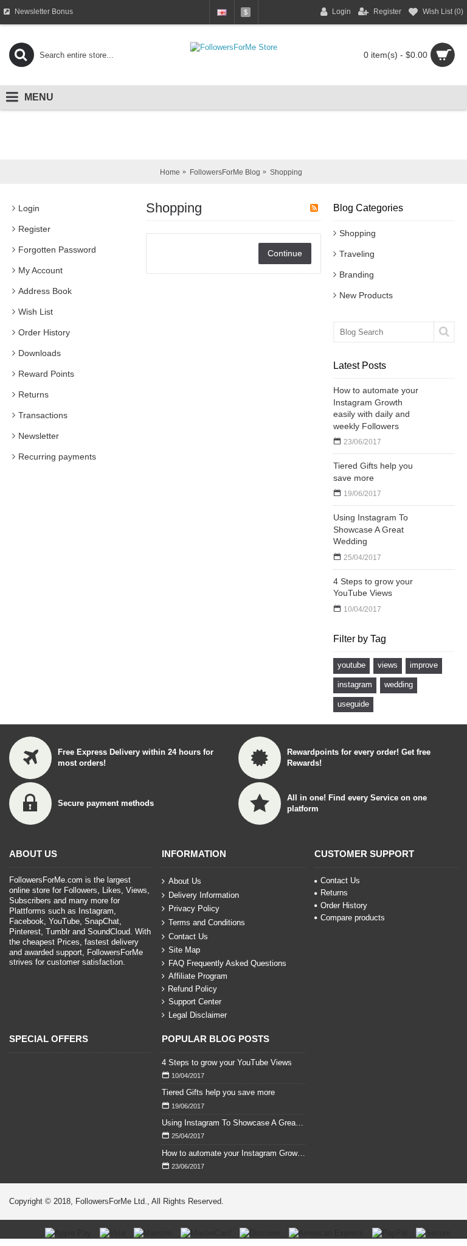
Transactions (42, 415)
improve (424, 665)
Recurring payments (57, 456)
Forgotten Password (57, 249)
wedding (398, 684)
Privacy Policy (194, 908)
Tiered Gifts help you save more (373, 472)
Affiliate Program (197, 976)
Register (34, 229)
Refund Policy (192, 988)
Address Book (45, 291)
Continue (285, 253)
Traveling (357, 254)
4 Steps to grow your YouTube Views (373, 587)
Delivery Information (203, 895)
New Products (366, 295)
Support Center (194, 1001)
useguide (353, 704)
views (388, 665)
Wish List (35, 312)
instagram (354, 684)
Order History (44, 332)
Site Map (184, 949)
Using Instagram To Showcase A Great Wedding (370, 529)
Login (29, 208)
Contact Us (188, 935)
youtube (351, 665)
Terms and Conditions (206, 922)
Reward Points (46, 374)
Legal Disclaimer (197, 1015)
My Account (40, 270)
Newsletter (38, 436)
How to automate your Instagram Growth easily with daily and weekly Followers (375, 408)
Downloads (39, 353)
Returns (33, 394)
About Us (184, 881)
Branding (356, 274)
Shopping (357, 233)
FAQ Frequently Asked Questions (227, 963)
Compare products (352, 917)
